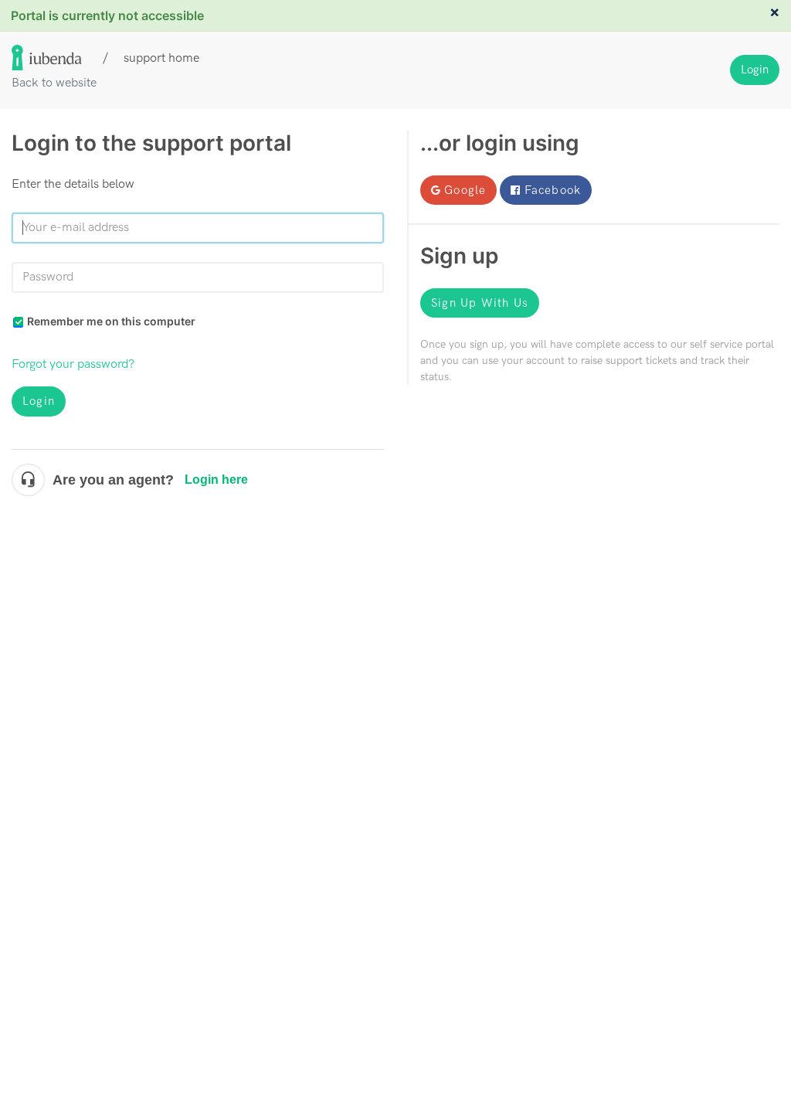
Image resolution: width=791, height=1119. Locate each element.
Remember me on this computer (111, 321)
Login (38, 401)
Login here (216, 479)
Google (465, 190)
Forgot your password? (73, 364)
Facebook (553, 190)
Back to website (54, 83)
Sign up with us (479, 303)
